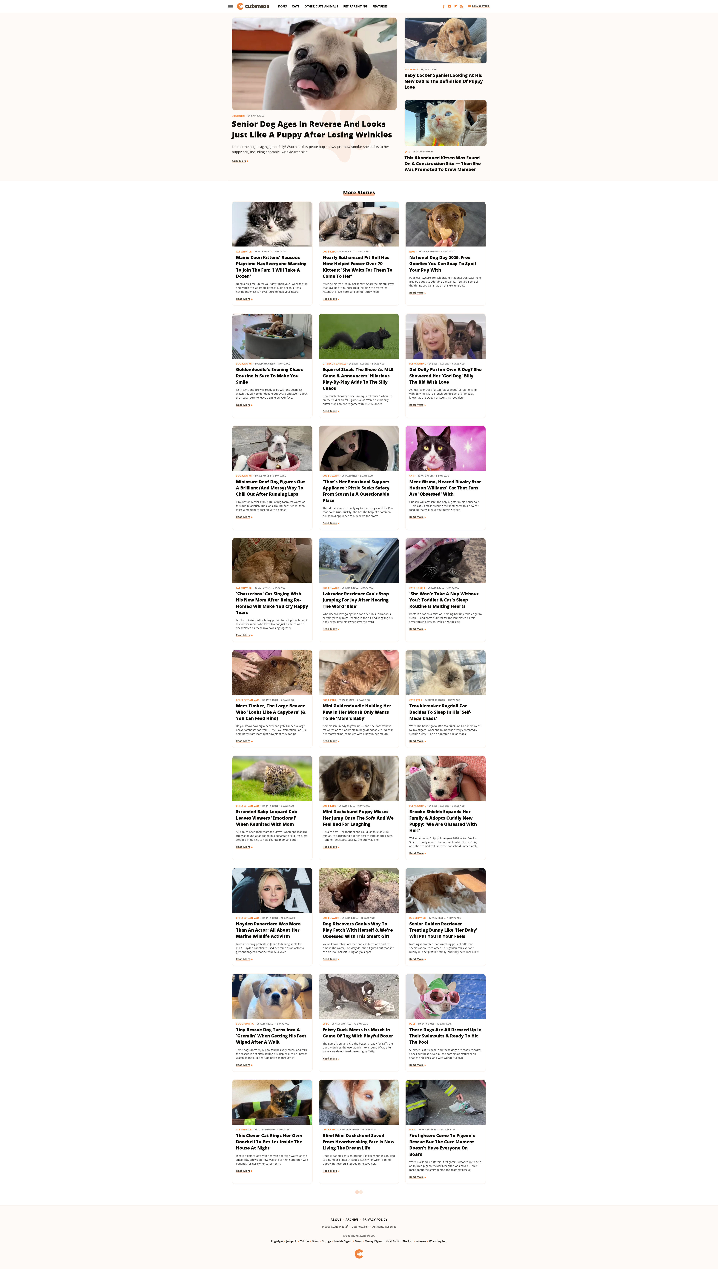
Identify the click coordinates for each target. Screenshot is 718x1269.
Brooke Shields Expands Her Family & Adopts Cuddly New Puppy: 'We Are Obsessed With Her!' (443, 821)
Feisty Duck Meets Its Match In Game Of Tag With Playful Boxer (358, 1033)
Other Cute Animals (321, 6)
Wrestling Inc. (438, 1241)
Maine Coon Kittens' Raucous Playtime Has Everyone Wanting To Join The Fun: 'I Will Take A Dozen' (271, 266)
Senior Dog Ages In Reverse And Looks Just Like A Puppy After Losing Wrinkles (312, 129)
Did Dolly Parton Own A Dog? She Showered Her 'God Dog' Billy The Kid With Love (445, 375)
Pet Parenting (355, 6)
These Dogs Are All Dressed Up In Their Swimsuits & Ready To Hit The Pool (445, 1036)
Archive (352, 1220)
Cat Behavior (244, 251)
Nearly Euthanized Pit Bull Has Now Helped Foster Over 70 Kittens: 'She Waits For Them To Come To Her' (357, 266)
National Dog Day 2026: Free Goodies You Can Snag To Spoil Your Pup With (442, 263)
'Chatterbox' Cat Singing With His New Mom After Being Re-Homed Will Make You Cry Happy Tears (272, 603)
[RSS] (461, 6)
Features (380, 6)
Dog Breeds (238, 115)
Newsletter (481, 6)
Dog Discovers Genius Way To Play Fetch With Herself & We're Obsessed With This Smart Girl (358, 930)
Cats (295, 6)
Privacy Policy (375, 1220)
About (336, 1220)
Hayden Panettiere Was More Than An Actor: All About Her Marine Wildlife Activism (268, 930)
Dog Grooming (245, 1023)
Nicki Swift (392, 1241)
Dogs (282, 6)
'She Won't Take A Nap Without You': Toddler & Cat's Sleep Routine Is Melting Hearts (444, 600)
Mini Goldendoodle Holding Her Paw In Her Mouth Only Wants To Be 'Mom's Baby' (357, 712)
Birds (326, 1023)
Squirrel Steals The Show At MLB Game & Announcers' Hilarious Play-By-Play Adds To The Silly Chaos (358, 378)
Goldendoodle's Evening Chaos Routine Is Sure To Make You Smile (269, 375)
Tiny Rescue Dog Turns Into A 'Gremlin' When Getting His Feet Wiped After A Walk (271, 1036)
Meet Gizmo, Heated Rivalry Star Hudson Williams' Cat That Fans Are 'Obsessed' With (445, 488)
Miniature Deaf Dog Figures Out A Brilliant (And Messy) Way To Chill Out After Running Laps (270, 488)
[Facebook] (443, 6)
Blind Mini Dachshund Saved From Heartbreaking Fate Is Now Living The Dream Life (359, 1141)
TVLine (304, 1241)
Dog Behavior (244, 363)
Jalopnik (291, 1241)
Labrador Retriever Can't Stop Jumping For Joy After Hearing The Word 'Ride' (356, 600)
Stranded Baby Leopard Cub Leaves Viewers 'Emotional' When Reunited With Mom (266, 818)
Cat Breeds (415, 700)
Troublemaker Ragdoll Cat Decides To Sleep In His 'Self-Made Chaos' (440, 712)
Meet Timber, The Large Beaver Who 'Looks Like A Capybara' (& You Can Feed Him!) (271, 712)
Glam (315, 1241)
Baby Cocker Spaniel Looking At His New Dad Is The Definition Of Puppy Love (443, 81)
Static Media (339, 1226)
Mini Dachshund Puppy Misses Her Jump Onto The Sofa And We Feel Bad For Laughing (358, 818)
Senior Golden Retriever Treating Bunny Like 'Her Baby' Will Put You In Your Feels (443, 930)
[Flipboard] (455, 6)
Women (421, 1241)
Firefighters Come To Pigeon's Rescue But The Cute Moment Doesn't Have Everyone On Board (442, 1144)
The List (408, 1241)
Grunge (326, 1241)
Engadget (277, 1241)
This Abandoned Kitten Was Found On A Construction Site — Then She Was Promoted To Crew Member (442, 163)
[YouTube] (449, 6)
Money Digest (373, 1241)
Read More (239, 160)
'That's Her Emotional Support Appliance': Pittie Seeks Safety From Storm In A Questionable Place (356, 491)
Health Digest (343, 1241)
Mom (358, 1241)
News (412, 251)
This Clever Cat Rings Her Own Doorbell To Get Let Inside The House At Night (269, 1141)
